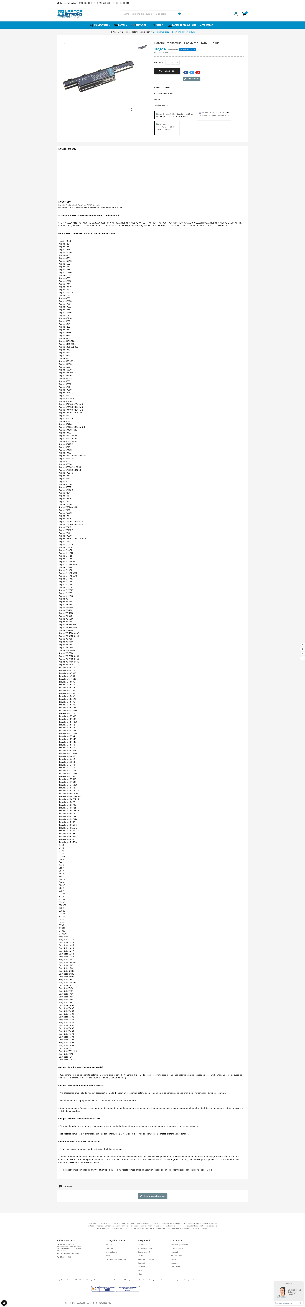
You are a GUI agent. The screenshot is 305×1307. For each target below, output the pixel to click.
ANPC (140, 1270)
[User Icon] (236, 14)
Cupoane (174, 1263)
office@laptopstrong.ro (70, 1253)
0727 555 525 (103, 3)
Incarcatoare (111, 1252)
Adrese (173, 1259)
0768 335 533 (85, 3)
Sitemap (141, 1267)
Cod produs (63, 153)
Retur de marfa (176, 1248)
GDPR (140, 1256)
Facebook (185, 72)
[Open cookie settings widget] (4, 1303)
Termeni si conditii (145, 1248)
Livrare (141, 1245)
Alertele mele (175, 1267)
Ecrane (109, 1245)
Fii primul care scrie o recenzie (154, 1196)
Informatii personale (179, 1245)
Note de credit (176, 1256)
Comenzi (174, 1252)
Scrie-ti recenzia (193, 79)
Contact (141, 1263)
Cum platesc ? (144, 1252)
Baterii (108, 1256)
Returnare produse (146, 1259)
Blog (140, 1274)
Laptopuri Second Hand (116, 1259)
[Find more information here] (282, 1273)
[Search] (179, 14)
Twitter (191, 72)
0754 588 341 (122, 3)
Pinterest (197, 72)
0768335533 (165, 130)
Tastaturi (110, 1248)
